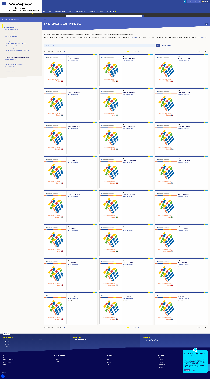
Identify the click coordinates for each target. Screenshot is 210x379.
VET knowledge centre (7, 361)
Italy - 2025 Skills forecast (183, 194)
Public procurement (162, 364)
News (108, 357)
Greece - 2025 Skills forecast (184, 160)
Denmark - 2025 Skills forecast (74, 126)
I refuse (193, 370)
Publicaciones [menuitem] (7, 24)
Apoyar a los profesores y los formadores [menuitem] (12, 61)
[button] (3, 376)
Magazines (109, 362)
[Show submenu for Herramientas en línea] (87, 11)
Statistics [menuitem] (71, 11)
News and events (109, 355)
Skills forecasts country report (73, 60)
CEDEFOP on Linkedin (152, 340)
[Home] (20, 6)
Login (191, 1)
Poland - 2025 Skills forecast (184, 262)
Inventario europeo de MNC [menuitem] (10, 34)
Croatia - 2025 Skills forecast (74, 92)
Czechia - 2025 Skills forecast (184, 92)
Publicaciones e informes (51, 19)
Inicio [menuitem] (44, 11)
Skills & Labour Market (7, 357)
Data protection (44, 373)
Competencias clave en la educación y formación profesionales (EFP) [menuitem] (17, 50)
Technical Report (173, 39)
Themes (3, 355)
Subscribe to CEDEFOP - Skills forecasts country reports (206, 24)
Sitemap (53, 373)
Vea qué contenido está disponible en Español (68, 13)
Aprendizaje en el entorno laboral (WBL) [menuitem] (12, 29)
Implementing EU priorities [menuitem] (9, 41)
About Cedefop (161, 355)
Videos (108, 364)
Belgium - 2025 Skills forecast (129, 58)
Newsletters (109, 361)
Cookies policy (30, 373)
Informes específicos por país (62, 19)
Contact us (161, 367)
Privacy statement (37, 373)
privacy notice (196, 366)
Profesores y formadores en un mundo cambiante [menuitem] (14, 64)
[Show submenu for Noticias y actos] (97, 11)
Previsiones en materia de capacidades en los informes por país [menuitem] (17, 57)
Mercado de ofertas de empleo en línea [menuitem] (12, 52)
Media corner (109, 365)
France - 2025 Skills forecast (73, 160)
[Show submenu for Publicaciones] (2, 25)
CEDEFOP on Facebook (144, 340)
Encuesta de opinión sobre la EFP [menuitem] (11, 54)
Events (108, 359)
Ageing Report (200, 37)
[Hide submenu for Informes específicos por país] (2, 27)
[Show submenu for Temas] (52, 11)
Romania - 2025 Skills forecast (129, 296)
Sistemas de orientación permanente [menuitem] (11, 48)
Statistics (4, 364)
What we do (161, 359)
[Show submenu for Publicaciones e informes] (67, 11)
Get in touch (7, 337)
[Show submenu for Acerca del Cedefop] (116, 11)
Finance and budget (162, 361)
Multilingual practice (15, 373)
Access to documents (23, 373)
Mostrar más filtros (167, 45)
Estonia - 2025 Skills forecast (129, 126)
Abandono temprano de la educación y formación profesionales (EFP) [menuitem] (17, 31)
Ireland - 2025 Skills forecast (129, 194)
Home (45, 19)
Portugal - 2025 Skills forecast (74, 296)
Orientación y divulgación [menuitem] (9, 38)
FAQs (2, 373)
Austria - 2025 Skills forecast (74, 58)
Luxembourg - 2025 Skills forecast (185, 228)
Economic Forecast (135, 37)
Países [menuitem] (101, 11)
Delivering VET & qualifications (8, 359)
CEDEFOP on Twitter (147, 340)
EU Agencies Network (163, 365)
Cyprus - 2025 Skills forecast (129, 92)
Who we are (161, 357)
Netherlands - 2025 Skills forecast (130, 262)
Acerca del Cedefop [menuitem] (110, 11)
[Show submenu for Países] (104, 11)
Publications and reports (59, 355)
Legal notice (49, 373)
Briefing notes (57, 359)
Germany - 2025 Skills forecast (129, 160)
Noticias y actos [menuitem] (92, 11)
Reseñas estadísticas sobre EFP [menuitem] (10, 59)
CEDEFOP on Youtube (149, 340)
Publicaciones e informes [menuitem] (60, 11)
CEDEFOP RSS (158, 340)
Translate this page (96, 16)
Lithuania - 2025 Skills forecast (129, 228)
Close (143, 16)
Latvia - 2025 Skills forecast (73, 228)
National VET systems (7, 362)
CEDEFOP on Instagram (155, 340)
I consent (187, 370)
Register (198, 1)
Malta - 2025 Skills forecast (73, 262)
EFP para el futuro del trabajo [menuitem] (10, 66)
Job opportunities (162, 362)
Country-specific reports (59, 361)
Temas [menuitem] (49, 11)
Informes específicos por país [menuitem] (10, 27)
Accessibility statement (7, 373)
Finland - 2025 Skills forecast (184, 126)
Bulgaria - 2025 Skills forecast (184, 58)
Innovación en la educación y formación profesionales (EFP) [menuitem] (15, 43)
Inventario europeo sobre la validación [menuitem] (11, 36)
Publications (57, 357)
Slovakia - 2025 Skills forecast (184, 296)
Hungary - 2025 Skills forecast (74, 194)
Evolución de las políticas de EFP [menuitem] (10, 71)
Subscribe (76, 337)
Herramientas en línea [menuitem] (80, 11)
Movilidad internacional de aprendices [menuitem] (11, 45)
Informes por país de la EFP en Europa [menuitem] (11, 68)
